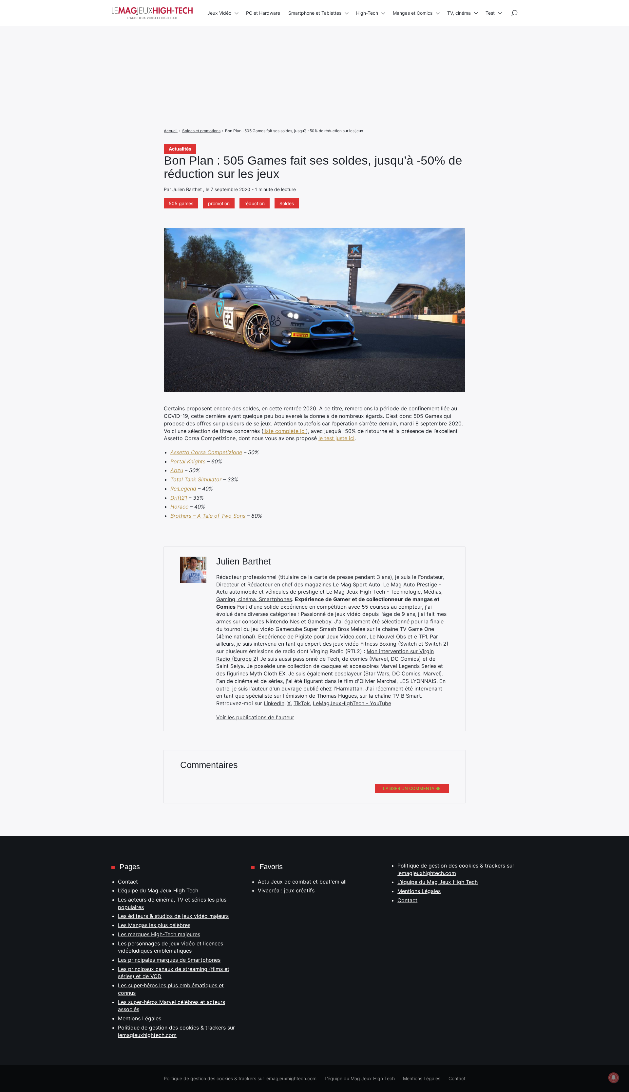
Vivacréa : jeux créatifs (286, 890)
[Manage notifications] (613, 1077)
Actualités (180, 149)
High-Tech (367, 13)
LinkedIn (274, 703)
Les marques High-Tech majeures (159, 934)
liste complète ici (284, 431)
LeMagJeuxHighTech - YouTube (352, 703)
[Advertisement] (196, 46)
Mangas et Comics (412, 13)
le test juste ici (336, 438)
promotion (219, 203)
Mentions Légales (139, 1018)
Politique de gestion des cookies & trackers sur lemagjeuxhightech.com (240, 1078)
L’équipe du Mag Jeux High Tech (158, 890)
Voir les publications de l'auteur (255, 717)
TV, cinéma (459, 13)
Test (490, 13)
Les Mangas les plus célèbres (154, 925)
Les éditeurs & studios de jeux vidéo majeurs (173, 916)
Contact (128, 881)
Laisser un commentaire (412, 788)
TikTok (302, 703)
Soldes (286, 203)
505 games (181, 203)
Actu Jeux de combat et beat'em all (302, 881)
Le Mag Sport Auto (356, 584)
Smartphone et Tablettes (314, 13)
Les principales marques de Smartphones (169, 960)
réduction (254, 203)
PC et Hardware (263, 13)
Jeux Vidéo (219, 13)
